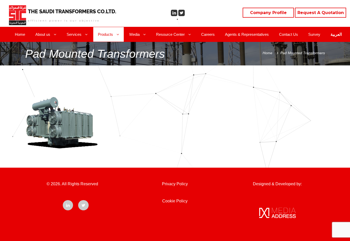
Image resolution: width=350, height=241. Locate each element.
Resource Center (171, 34)
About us (43, 34)
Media (135, 34)
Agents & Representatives (247, 34)
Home (20, 34)
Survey (314, 34)
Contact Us (288, 34)
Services (75, 34)
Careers (208, 34)
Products (106, 34)
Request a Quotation (320, 12)
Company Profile (268, 12)
